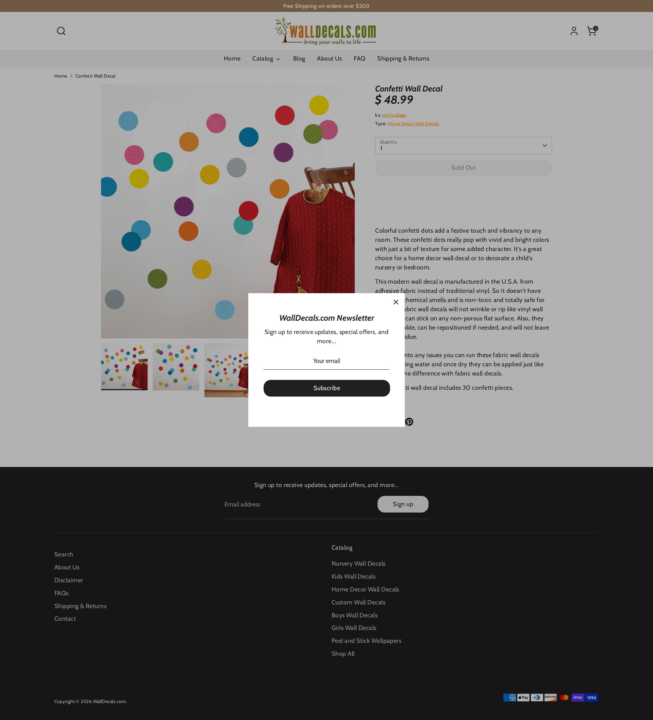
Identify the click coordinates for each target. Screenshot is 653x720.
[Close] (395, 302)
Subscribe (327, 388)
